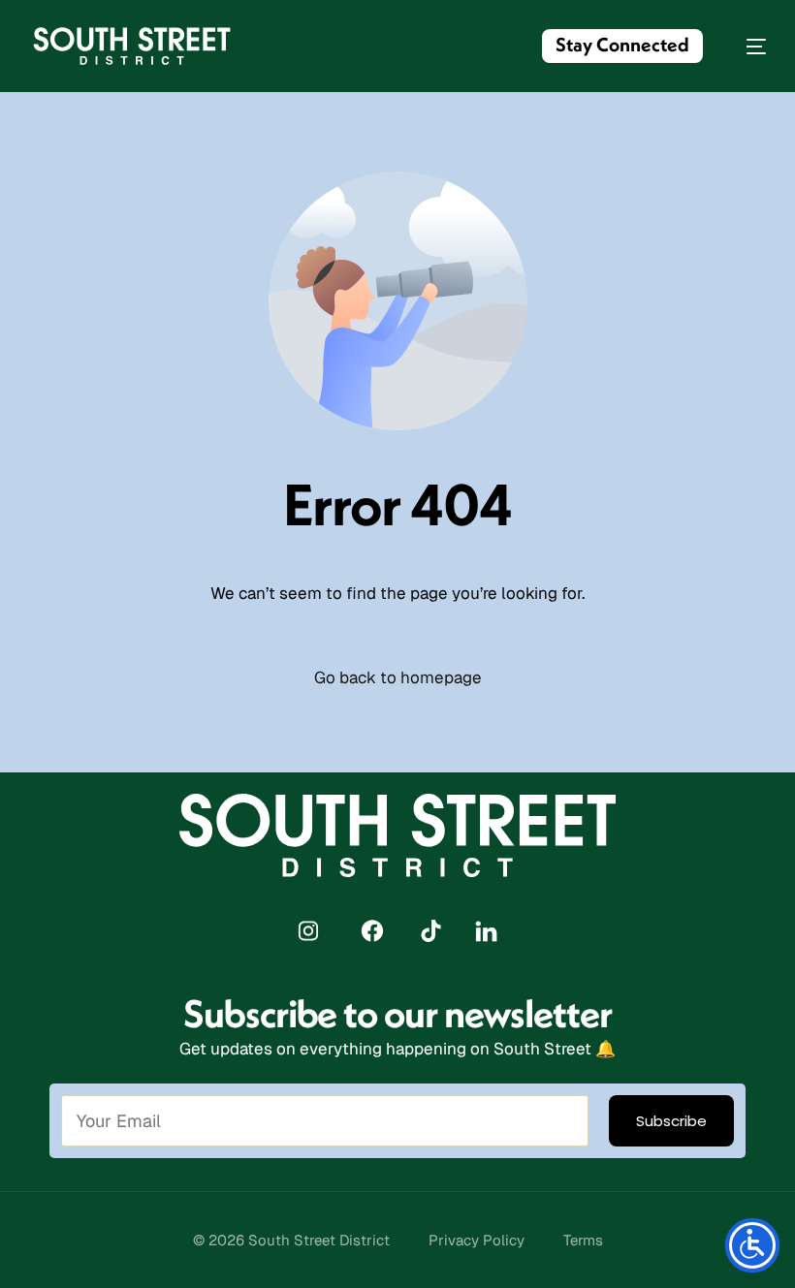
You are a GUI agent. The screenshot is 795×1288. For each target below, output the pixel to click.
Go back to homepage (398, 677)
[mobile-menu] (746, 46)
